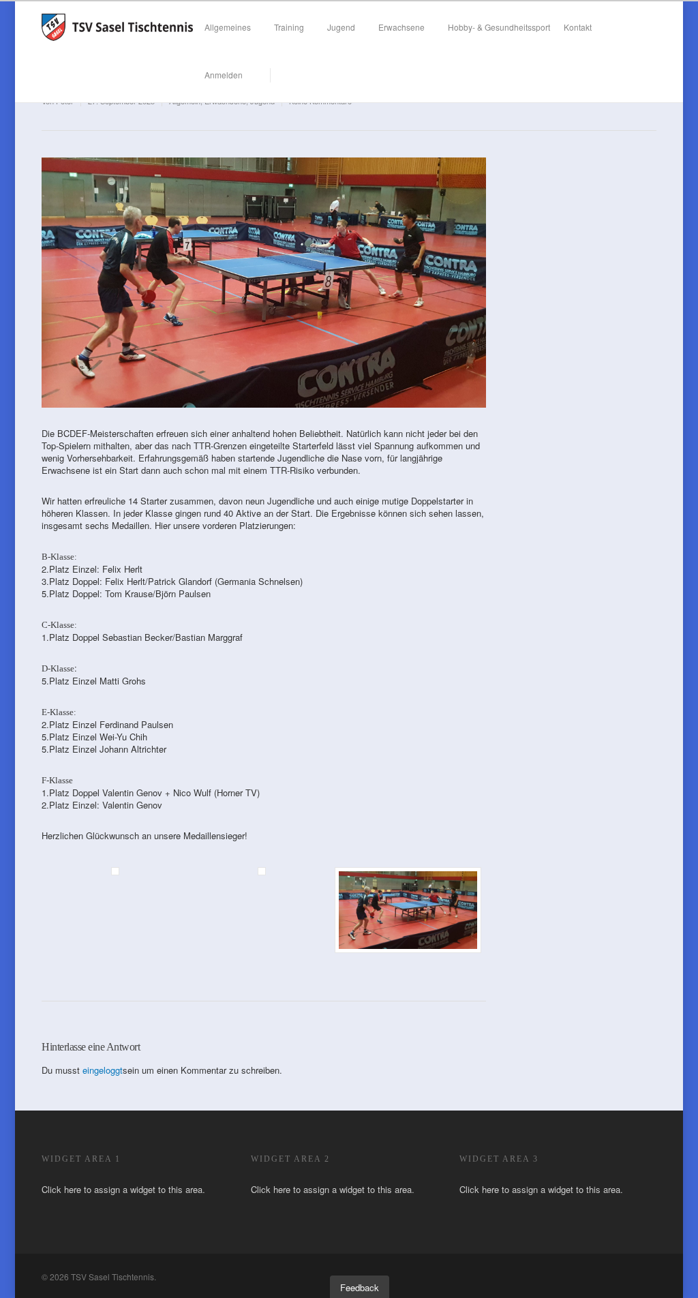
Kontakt (578, 27)
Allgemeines (227, 27)
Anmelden (223, 74)
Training (289, 27)
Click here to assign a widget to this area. (123, 1189)
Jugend (341, 27)
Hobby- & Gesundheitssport (499, 27)
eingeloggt (102, 1069)
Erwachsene (401, 27)
